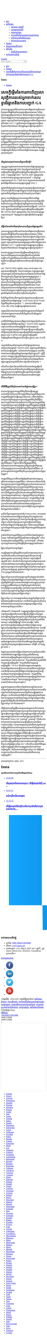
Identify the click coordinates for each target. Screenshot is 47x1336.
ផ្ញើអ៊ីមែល (4, 1013)
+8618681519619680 (9, 1015)
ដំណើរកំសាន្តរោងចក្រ (19, 52)
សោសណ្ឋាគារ (16, 32)
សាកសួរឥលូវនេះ (7, 958)
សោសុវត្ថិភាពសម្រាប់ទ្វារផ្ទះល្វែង (23, 1004)
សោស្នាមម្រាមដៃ (17, 30)
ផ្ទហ (7, 21)
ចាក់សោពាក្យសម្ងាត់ (18, 41)
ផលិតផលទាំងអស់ (37, 1007)
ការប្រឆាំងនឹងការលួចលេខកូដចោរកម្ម (25, 35)
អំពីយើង (9, 49)
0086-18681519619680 (21, 943)
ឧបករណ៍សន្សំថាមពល (9, 1007)
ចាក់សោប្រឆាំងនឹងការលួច (20, 38)
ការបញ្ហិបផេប (13, 1002)
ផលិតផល (10, 24)
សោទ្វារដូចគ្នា (24, 1007)
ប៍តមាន (9, 43)
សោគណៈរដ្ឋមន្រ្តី (17, 27)
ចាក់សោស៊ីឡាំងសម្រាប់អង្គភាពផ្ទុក (31, 1002)
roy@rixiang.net (18, 946)
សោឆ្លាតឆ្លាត (5, 1004)
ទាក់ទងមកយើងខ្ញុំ (12, 54)
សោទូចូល (39, 1004)
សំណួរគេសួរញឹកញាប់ (14, 46)
